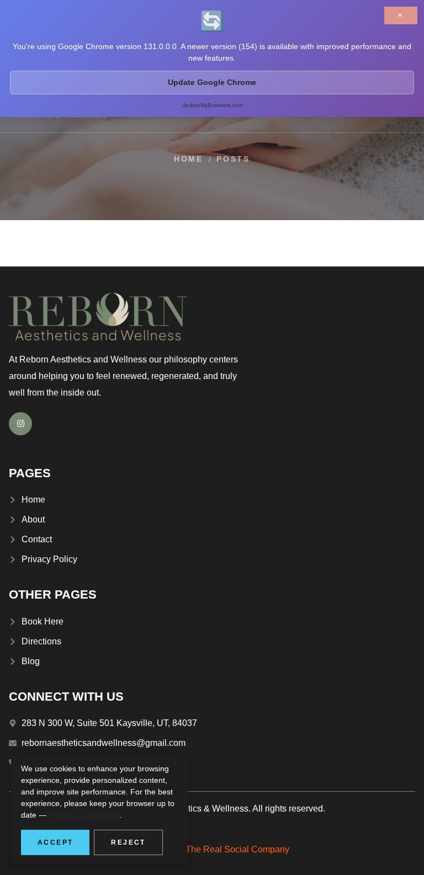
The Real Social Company (237, 849)
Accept (55, 842)
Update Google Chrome (212, 82)
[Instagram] (20, 423)
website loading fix (84, 814)
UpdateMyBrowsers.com (212, 105)
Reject (128, 842)
